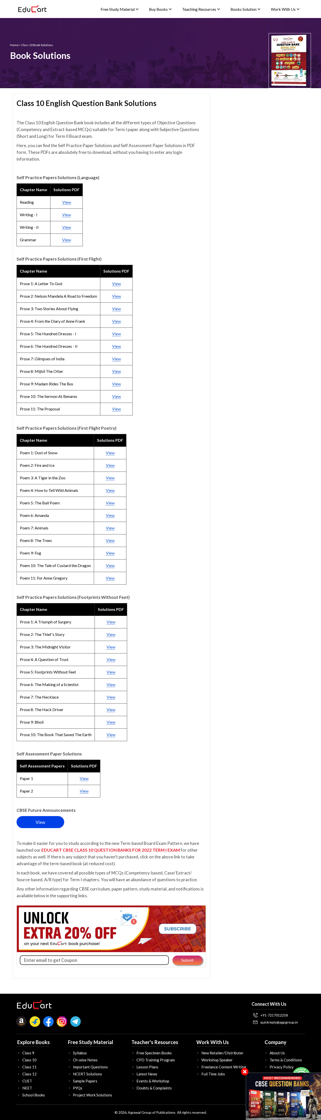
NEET (27, 1088)
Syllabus (80, 1053)
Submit (187, 960)
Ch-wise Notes (85, 1060)
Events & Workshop (152, 1081)
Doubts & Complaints (154, 1088)
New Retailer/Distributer (222, 1053)
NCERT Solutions (87, 1074)
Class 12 (29, 1074)
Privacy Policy (282, 1067)
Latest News (146, 1074)
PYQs (77, 1088)
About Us (277, 1053)
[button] (120, 9)
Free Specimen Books (154, 1053)
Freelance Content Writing (223, 1067)
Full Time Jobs (213, 1074)
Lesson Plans (147, 1067)
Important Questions (90, 1067)
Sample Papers (85, 1081)
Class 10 (29, 1060)
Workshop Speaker (217, 1060)
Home (14, 45)
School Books (33, 1095)
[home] (32, 9)
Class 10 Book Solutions (37, 45)
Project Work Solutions (92, 1095)
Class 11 (29, 1067)
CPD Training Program (155, 1060)
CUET (27, 1081)
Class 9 (28, 1053)
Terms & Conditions (286, 1060)
